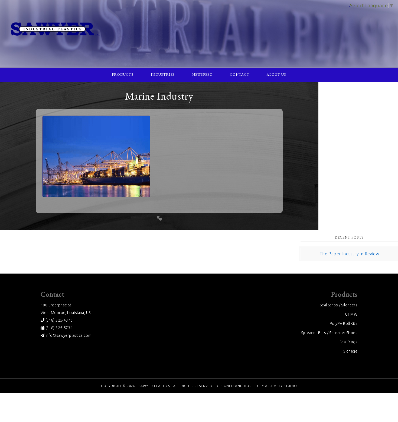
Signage (350, 351)
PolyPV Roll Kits (343, 323)
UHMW (351, 314)
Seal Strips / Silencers (338, 305)
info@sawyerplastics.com (67, 335)
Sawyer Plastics (199, 29)
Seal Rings (348, 342)
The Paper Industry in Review (349, 253)
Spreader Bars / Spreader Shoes (329, 333)
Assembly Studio (281, 386)
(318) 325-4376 (58, 320)
